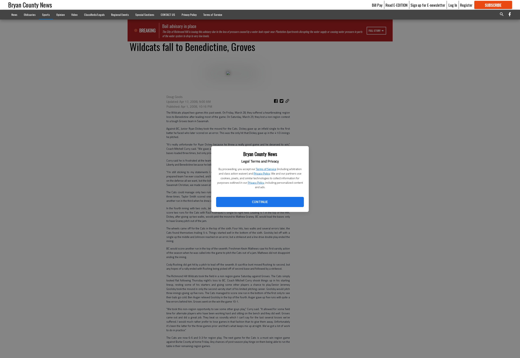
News (14, 14)
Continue (260, 201)
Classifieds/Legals (94, 14)
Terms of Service (266, 169)
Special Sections (144, 14)
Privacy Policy (262, 173)
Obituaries (30, 14)
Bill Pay (377, 5)
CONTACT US (168, 14)
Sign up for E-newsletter (428, 5)
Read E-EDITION (396, 5)
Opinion (60, 14)
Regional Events (120, 14)
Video (74, 14)
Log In (452, 5)
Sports (46, 14)
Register (466, 5)
